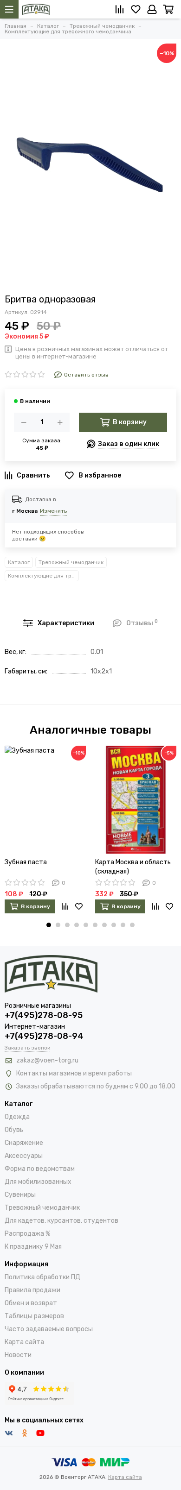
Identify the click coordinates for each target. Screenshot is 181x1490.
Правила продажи (32, 1290)
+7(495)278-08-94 (44, 1036)
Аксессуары (24, 1156)
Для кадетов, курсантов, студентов (61, 1221)
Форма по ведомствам (40, 1169)
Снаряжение (24, 1143)
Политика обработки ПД (42, 1277)
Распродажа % (27, 1234)
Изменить (53, 511)
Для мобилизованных (38, 1182)
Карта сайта (24, 1342)
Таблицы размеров (34, 1316)
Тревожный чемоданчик (71, 562)
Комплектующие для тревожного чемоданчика (43, 575)
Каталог (19, 562)
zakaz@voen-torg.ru (47, 1060)
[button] (48, 925)
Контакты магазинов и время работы (74, 1073)
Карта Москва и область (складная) (133, 866)
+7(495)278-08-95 (44, 1015)
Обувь (14, 1130)
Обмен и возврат (31, 1303)
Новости (18, 1355)
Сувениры (20, 1195)
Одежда (17, 1117)
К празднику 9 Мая (33, 1247)
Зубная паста (26, 862)
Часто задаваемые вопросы (49, 1329)
